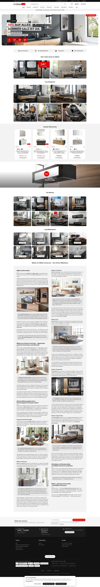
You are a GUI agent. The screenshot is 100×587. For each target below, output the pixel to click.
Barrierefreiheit (56, 570)
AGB (16, 543)
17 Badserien (59, 205)
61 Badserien (22, 205)
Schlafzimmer (59, 220)
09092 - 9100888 (68, 72)
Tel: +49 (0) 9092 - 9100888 (67, 543)
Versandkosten (47, 573)
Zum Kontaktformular (69, 532)
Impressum (43, 570)
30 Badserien (40, 205)
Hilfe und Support (19, 547)
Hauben (77, 220)
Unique (59, 239)
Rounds (40, 253)
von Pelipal (22, 239)
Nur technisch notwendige (49, 583)
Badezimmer (33, 349)
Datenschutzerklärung (29, 581)
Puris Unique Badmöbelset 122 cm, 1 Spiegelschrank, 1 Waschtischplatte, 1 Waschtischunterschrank (77, 151)
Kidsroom (41, 220)
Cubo (59, 253)
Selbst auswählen (37, 583)
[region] (50, 142)
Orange (22, 253)
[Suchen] (65, 4)
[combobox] (46, 4)
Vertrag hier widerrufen (50, 556)
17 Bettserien (22, 220)
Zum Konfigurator (22, 157)
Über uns (40, 543)
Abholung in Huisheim (19, 549)
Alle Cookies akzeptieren (61, 583)
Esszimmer (22, 349)
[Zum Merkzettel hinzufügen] (29, 147)
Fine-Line (78, 239)
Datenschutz (62, 524)
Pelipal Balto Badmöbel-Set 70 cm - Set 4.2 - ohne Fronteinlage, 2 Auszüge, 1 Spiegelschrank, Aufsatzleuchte (23, 152)
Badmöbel (78, 205)
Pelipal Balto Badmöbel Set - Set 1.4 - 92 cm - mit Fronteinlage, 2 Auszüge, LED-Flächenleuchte (41, 151)
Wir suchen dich (41, 544)
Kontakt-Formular (65, 546)
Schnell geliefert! (31, 72)
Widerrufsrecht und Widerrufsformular (22, 544)
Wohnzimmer (41, 347)
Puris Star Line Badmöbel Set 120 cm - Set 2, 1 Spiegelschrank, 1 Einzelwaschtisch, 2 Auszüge (59, 151)
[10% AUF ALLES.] (50, 29)
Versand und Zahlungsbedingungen (22, 546)
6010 (40, 239)
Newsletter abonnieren (78, 519)
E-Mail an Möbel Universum (67, 544)
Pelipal (77, 253)
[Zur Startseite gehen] (19, 4)
